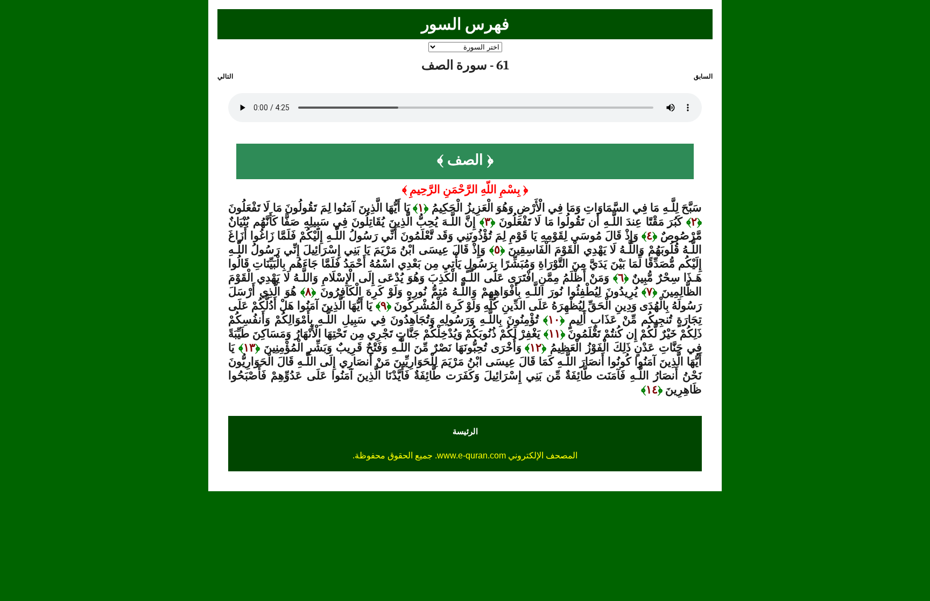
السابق (703, 76)
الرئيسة (465, 431)
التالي (225, 76)
